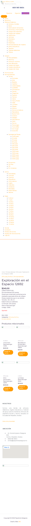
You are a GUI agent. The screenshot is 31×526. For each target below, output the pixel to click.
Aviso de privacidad (9, 421)
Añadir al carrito (7, 352)
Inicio (3, 272)
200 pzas (18, 272)
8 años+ (10, 276)
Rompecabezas (10, 272)
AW (20, 521)
